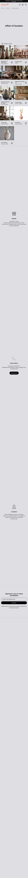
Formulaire (14, 373)
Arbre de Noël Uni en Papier (7, 96)
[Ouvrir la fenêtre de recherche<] (19, 4)
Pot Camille (7, 116)
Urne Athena (7, 136)
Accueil (2, 8)
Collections (8, 8)
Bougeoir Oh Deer (7, 76)
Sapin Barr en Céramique (7, 55)
